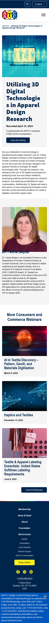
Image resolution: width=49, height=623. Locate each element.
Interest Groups (24, 552)
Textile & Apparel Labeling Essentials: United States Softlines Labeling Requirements (22, 468)
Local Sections (25, 547)
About (24, 522)
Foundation (24, 528)
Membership (24, 509)
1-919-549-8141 (25, 578)
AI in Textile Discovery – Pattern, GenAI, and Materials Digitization (21, 364)
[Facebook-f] (18, 572)
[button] (45, 596)
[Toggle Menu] (43, 15)
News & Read (24, 515)
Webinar (5, 26)
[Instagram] (24, 572)
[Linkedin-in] (31, 572)
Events (24, 539)
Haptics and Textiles (18, 415)
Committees (25, 543)
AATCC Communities (24, 556)
